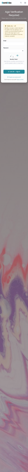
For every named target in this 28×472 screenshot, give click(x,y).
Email (5, 40)
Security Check (14, 59)
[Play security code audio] (17, 55)
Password (5, 48)
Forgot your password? (15, 77)
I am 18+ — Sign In (15, 71)
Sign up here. (20, 79)
